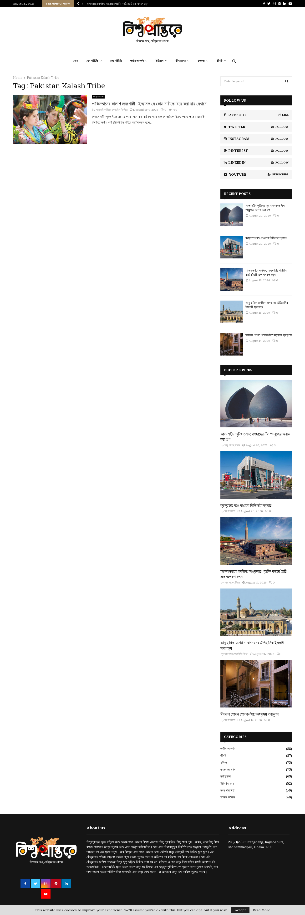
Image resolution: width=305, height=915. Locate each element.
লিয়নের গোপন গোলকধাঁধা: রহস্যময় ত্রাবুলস (268, 335)
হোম (75, 61)
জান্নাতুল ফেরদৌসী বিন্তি (236, 654)
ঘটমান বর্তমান (227, 797)
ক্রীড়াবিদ (225, 776)
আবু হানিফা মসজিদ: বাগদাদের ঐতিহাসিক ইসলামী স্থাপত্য (266, 304)
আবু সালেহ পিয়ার (232, 445)
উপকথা (201, 61)
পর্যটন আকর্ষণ (137, 61)
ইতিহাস (159, 61)
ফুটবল (223, 762)
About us (95, 828)
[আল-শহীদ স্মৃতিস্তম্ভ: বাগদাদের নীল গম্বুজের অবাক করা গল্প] (231, 214)
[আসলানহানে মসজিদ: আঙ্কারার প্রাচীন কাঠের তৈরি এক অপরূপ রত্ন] (231, 279)
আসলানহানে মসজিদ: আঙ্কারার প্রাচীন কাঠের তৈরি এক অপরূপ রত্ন (117, 3)
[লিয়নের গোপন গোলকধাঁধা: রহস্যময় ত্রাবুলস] (231, 344)
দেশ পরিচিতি (92, 61)
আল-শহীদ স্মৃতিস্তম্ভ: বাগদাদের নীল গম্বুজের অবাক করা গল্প (265, 207)
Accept (240, 910)
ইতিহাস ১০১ (227, 783)
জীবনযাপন (181, 61)
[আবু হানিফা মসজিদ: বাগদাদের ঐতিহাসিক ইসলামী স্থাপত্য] (231, 312)
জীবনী (219, 61)
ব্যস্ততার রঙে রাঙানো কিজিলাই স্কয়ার (266, 238)
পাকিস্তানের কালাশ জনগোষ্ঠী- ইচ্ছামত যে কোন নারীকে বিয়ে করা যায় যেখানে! (150, 103)
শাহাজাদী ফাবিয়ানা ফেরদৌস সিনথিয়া (111, 109)
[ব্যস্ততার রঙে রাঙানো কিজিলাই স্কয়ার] (231, 247)
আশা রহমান (229, 511)
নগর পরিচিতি (116, 61)
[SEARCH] (287, 81)
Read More (261, 910)
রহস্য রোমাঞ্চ (98, 96)
